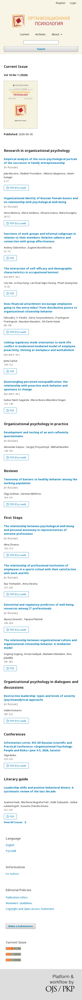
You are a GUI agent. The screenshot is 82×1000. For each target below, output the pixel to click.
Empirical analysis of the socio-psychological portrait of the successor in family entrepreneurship (40, 163)
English (10, 845)
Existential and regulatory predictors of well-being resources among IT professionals (39, 609)
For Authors (12, 873)
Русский (11, 851)
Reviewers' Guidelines (19, 903)
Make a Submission (20, 926)
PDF (11, 258)
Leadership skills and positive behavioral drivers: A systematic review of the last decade (39, 792)
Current (24, 34)
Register (61, 3)
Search (41, 49)
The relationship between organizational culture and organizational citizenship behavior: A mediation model (40, 644)
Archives (40, 34)
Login (73, 3)
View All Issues (13, 822)
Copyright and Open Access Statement (30, 909)
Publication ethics (17, 897)
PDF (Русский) (17, 187)
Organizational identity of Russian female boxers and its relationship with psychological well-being (41, 202)
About (56, 34)
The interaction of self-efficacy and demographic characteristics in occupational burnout (38, 273)
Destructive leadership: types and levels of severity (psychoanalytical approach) (39, 700)
